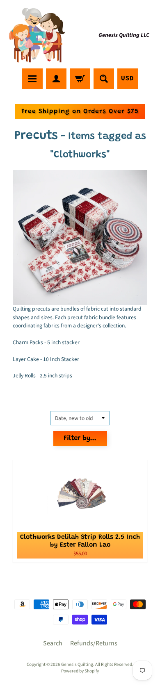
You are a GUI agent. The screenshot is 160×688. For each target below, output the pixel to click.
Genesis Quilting (77, 664)
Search (52, 643)
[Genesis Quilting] (37, 35)
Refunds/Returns (93, 643)
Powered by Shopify (80, 671)
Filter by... (80, 438)
